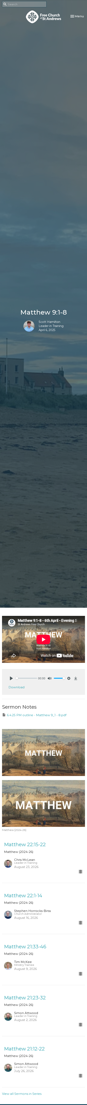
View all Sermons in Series (21, 1094)
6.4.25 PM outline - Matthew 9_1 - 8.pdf (36, 715)
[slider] (26, 678)
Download (16, 687)
